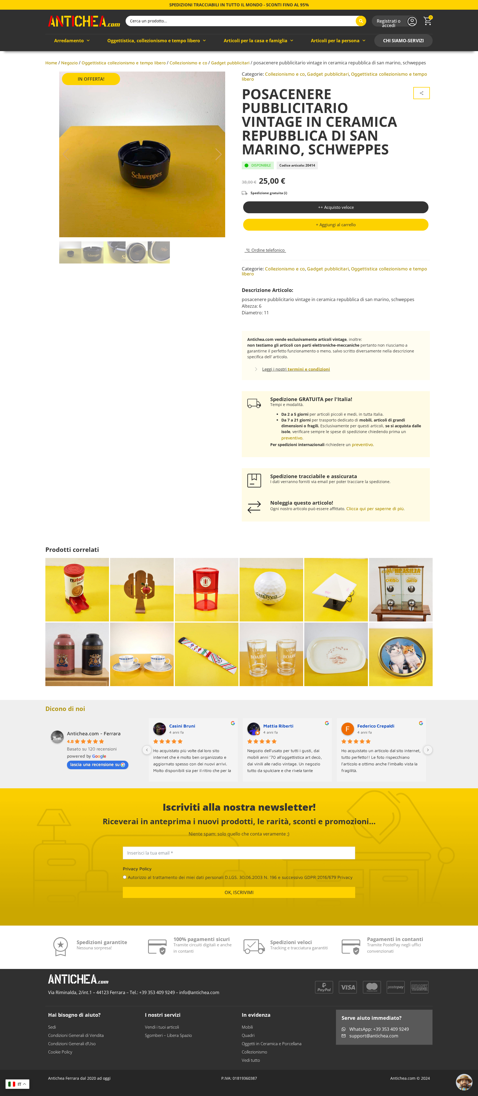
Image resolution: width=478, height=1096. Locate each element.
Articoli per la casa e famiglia (255, 41)
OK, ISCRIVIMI (239, 897)
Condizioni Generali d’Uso (72, 1048)
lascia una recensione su (94, 764)
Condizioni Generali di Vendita (76, 1039)
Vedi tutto (251, 1064)
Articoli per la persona (335, 41)
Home (51, 62)
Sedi (52, 1031)
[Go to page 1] (290, 786)
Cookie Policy (60, 1056)
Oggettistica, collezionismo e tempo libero (153, 41)
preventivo (291, 437)
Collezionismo (254, 1056)
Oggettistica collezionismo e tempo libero (124, 62)
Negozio (69, 62)
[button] (65, 154)
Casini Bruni (182, 725)
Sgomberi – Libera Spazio (168, 1039)
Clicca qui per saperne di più (375, 508)
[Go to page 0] (285, 786)
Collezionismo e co (188, 62)
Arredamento (69, 41)
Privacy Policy (137, 873)
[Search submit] (361, 21)
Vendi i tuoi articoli (162, 1031)
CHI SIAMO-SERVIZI (403, 41)
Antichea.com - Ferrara (94, 733)
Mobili (247, 1031)
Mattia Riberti (278, 725)
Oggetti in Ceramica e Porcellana (272, 1048)
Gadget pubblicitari (230, 62)
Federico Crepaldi (375, 725)
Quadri (248, 1039)
